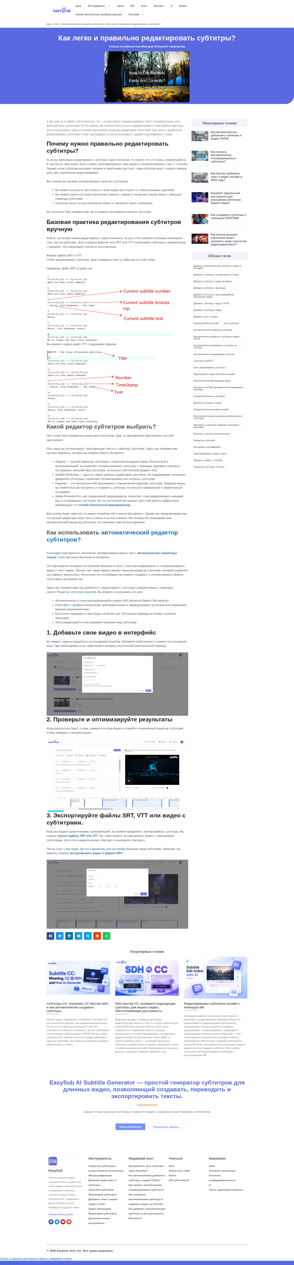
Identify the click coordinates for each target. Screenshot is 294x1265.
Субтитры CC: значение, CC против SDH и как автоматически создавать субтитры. (77, 1007)
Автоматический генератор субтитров (83, 24)
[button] (50, 936)
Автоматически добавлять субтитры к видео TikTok (216, 337)
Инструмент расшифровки (206, 447)
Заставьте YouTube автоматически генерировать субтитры (218, 388)
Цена (120, 5)
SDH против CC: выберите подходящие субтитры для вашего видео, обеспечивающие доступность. (145, 1007)
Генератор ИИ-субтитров (206, 323)
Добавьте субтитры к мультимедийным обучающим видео (213, 295)
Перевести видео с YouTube (207, 460)
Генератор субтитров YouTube (208, 467)
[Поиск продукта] (68, 1221)
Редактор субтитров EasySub (76, 592)
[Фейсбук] (51, 1221)
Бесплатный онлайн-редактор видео (212, 380)
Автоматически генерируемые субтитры (214, 354)
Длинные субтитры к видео (207, 403)
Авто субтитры (231, 323)
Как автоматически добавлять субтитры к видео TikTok (226, 135)
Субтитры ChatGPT (203, 361)
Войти (183, 5)
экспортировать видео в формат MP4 (95, 853)
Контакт (159, 5)
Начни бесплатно (60, 1214)
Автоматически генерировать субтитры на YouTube (215, 346)
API (132, 5)
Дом (78, 5)
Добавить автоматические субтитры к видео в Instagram (217, 267)
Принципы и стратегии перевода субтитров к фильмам (216, 426)
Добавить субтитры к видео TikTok (211, 303)
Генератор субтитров (204, 440)
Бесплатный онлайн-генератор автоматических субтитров (217, 417)
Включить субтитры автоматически (211, 433)
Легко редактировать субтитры (209, 367)
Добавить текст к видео (205, 316)
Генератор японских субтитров (209, 396)
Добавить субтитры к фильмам (209, 288)
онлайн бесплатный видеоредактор (104, 505)
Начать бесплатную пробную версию (99, 14)
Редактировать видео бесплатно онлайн (214, 374)
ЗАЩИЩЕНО (9, 1262)
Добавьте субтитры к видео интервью (212, 281)
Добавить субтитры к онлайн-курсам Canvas (216, 274)
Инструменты (96, 5)
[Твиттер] (57, 1221)
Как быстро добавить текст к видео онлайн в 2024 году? (226, 176)
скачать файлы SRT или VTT (77, 835)
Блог (144, 5)
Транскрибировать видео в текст (210, 453)
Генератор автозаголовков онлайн (210, 409)
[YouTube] (63, 1221)
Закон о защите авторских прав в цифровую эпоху (36, 1258)
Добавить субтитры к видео (207, 310)
